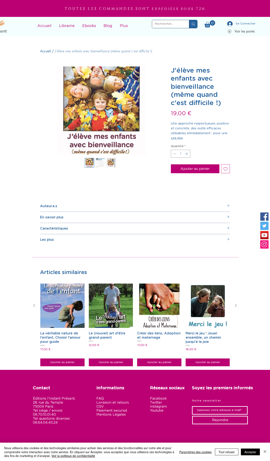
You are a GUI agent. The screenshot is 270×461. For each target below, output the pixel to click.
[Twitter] (264, 226)
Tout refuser (227, 452)
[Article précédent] (34, 305)
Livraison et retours (112, 402)
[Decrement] (174, 153)
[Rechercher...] (193, 24)
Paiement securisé (111, 410)
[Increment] (187, 153)
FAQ (100, 398)
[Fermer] (264, 452)
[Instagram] (264, 244)
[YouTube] (264, 235)
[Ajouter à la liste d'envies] (225, 168)
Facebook (158, 398)
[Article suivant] (235, 305)
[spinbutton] (180, 153)
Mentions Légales (111, 414)
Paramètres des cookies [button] (195, 452)
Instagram (158, 406)
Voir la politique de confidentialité (73, 456)
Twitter (156, 402)
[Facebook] (264, 216)
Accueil (45, 51)
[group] (135, 324)
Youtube (156, 410)
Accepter (250, 452)
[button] (66, 24)
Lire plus (177, 138)
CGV (100, 406)
